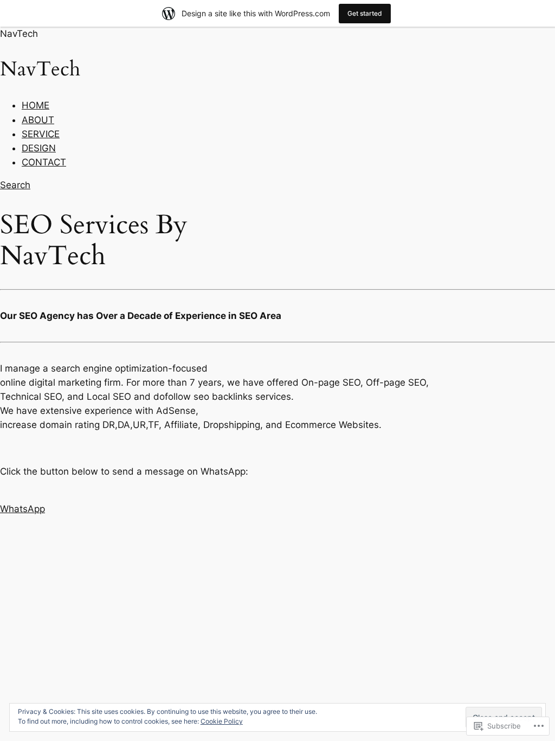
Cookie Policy (222, 721)
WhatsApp (22, 508)
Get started (364, 13)
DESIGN (39, 148)
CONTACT (44, 162)
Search (15, 185)
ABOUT (38, 119)
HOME (35, 105)
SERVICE (41, 134)
